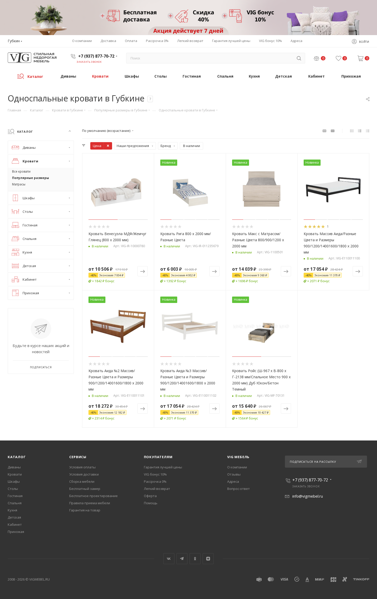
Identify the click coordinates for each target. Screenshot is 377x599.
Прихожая (16, 531)
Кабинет (15, 524)
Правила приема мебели (89, 503)
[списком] (359, 131)
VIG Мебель (238, 457)
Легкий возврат (157, 488)
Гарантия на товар (84, 510)
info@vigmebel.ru (307, 496)
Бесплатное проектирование (93, 495)
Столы (13, 488)
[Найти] (299, 58)
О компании (237, 467)
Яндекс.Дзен (208, 558)
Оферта (150, 495)
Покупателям (158, 457)
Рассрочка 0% (155, 481)
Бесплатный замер (84, 488)
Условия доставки (84, 474)
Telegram (181, 558)
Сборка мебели (81, 481)
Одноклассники (195, 558)
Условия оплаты (82, 467)
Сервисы (77, 457)
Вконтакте (168, 558)
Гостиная (15, 495)
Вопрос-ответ (238, 488)
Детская (14, 517)
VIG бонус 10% (155, 474)
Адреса (233, 481)
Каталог (17, 457)
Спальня (15, 503)
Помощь (150, 503)
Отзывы (234, 474)
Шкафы (14, 481)
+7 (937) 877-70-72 (96, 56)
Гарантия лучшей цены (163, 467)
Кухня (12, 510)
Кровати (15, 474)
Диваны (14, 467)
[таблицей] (367, 131)
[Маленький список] (324, 131)
